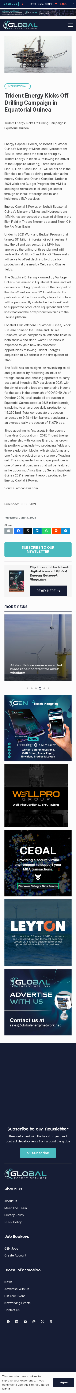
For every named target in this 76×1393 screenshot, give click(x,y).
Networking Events (17, 1303)
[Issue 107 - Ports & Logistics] (16, 581)
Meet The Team (15, 1208)
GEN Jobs (11, 1248)
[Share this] (18, 531)
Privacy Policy (14, 1215)
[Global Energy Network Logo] (20, 25)
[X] (42, 1321)
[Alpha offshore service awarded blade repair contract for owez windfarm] (38, 647)
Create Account (15, 1255)
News (8, 1282)
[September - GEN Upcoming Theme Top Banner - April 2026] (38, 15)
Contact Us (12, 1310)
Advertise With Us (16, 1289)
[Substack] (51, 1321)
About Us (10, 1201)
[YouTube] (25, 1321)
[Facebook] (8, 1321)
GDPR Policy (13, 1222)
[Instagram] (34, 1321)
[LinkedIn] (16, 1321)
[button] (70, 24)
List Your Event (14, 1296)
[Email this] (8, 531)
